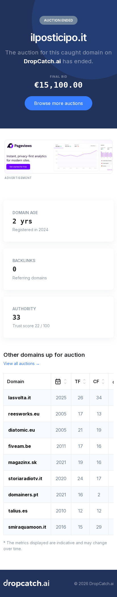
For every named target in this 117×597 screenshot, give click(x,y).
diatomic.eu (21, 430)
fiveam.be (19, 446)
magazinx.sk (22, 462)
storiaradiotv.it (25, 478)
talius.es (18, 511)
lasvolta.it (19, 397)
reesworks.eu (23, 414)
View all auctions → (21, 363)
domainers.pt (23, 494)
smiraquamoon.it (27, 527)
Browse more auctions (58, 103)
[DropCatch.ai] (26, 583)
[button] (27, 382)
